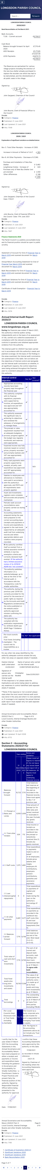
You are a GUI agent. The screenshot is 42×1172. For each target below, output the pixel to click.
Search (36, 16)
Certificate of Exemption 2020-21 (18, 1150)
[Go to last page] (40, 1168)
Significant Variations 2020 (15, 1152)
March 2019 (17, 267)
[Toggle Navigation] (2, 2)
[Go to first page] (4, 1168)
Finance (15, 118)
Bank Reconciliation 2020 (15, 1157)
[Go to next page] (36, 1168)
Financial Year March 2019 (12, 264)
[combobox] (20, 16)
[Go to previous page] (7, 1168)
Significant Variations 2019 (15, 1155)
